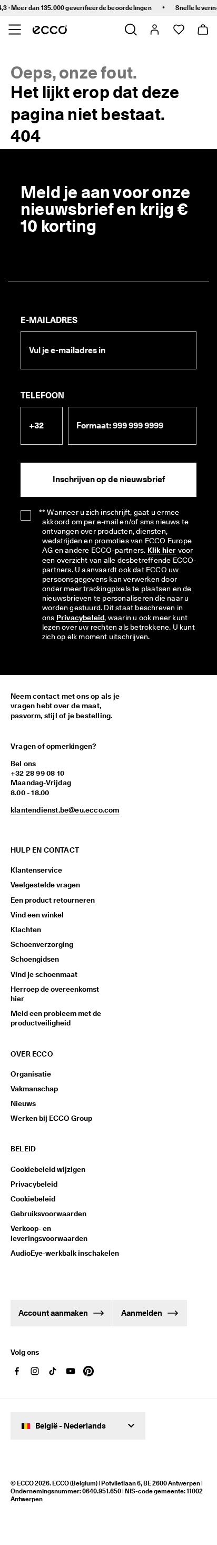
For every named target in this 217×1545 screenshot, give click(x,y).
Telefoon (42, 395)
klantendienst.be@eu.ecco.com (65, 810)
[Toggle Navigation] (14, 29)
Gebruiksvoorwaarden (48, 1213)
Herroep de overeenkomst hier (55, 994)
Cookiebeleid (33, 1199)
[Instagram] (34, 1371)
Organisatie (31, 1074)
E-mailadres (49, 320)
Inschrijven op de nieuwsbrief (109, 479)
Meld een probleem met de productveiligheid (56, 1018)
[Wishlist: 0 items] (178, 29)
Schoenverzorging (42, 944)
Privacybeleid (34, 1184)
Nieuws (23, 1103)
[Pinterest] (88, 1371)
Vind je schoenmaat (44, 974)
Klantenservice (36, 870)
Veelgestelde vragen (45, 885)
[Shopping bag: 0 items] (202, 29)
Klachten (26, 929)
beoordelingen (121, 8)
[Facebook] (17, 1371)
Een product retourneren (53, 900)
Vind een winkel (37, 915)
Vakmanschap (34, 1088)
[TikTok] (52, 1371)
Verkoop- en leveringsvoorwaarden (49, 1233)
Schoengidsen (35, 959)
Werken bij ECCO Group (51, 1118)
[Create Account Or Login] (154, 29)
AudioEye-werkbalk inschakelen (62, 1253)
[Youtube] (70, 1371)
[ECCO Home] (49, 29)
